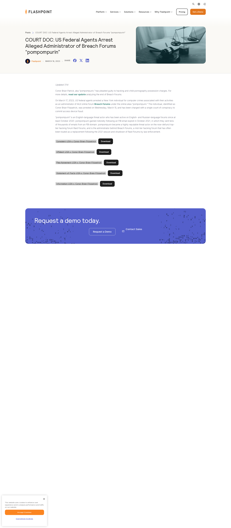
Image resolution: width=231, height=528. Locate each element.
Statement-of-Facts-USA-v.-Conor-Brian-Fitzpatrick (80, 173)
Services (114, 12)
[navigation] (129, 12)
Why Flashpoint (162, 12)
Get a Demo (198, 12)
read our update (77, 94)
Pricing (182, 12)
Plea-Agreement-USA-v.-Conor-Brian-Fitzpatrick (78, 162)
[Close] (44, 499)
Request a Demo (102, 231)
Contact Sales (134, 229)
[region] (24, 510)
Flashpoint (36, 61)
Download (105, 141)
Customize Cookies (24, 519)
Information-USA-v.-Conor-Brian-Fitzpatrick (77, 184)
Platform (100, 12)
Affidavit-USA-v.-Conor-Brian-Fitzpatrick (75, 152)
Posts (28, 32)
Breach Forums (102, 104)
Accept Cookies (24, 512)
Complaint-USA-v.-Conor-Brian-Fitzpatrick (76, 141)
